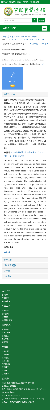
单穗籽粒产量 (18, 156)
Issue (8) (33, 37)
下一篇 (43, 44)
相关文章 (9, 265)
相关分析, (8, 156)
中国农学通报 (9, 28)
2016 (18, 37)
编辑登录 (5, 342)
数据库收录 (6, 301)
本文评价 (8, 276)
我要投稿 (5, 311)
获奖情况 (5, 298)
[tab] (25, 94)
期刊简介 (5, 295)
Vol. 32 (24, 37)
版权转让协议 (7, 320)
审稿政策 (5, 329)
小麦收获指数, (17, 152)
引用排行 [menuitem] (5, 374)
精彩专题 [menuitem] (5, 361)
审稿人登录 (6, 333)
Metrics (7, 271)
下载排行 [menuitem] (5, 367)
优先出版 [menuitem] (5, 351)
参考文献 (8, 260)
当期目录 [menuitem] (5, 355)
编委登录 (5, 336)
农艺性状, (42, 152)
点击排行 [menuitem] (5, 370)
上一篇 (35, 44)
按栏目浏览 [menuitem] (6, 364)
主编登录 (5, 339)
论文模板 (5, 317)
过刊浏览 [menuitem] (5, 358)
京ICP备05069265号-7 (10, 399)
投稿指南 (5, 314)
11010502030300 (35, 399)
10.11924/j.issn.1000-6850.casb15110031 (29, 39)
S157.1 (7, 252)
